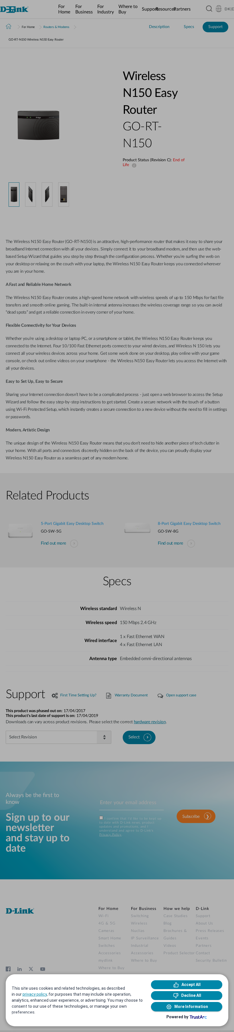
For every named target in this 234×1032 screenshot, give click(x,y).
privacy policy (35, 994)
